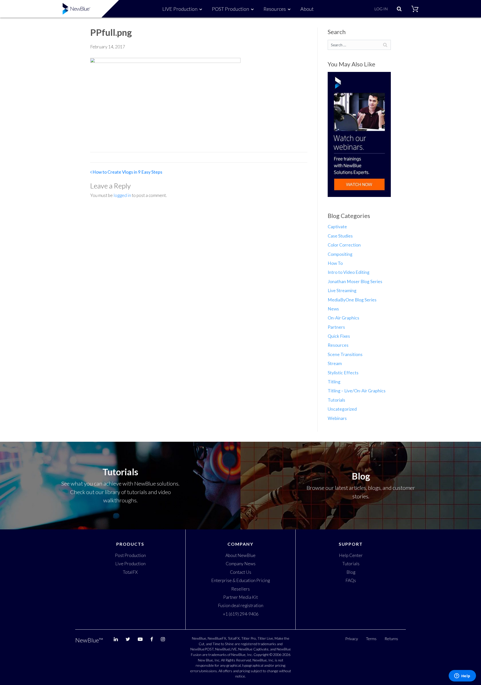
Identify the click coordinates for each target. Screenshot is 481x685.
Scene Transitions (345, 354)
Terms (371, 638)
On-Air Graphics (343, 317)
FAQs (350, 580)
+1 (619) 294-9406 (241, 614)
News (333, 308)
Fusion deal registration (240, 605)
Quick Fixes (339, 336)
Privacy (351, 638)
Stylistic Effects (343, 372)
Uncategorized (342, 409)
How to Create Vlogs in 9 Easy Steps (127, 172)
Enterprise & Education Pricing (240, 580)
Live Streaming (342, 290)
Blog (350, 572)
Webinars (337, 418)
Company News (241, 563)
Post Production (130, 555)
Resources (275, 9)
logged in (122, 195)
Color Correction (344, 245)
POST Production (230, 9)
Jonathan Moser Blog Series (355, 281)
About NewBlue (240, 555)
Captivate (337, 226)
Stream (335, 363)
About (307, 9)
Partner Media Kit (240, 597)
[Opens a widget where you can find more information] (462, 676)
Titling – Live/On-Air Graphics (357, 390)
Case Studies (340, 236)
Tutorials (336, 400)
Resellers (240, 589)
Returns (391, 638)
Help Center (351, 555)
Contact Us (240, 572)
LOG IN (381, 8)
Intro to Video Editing (349, 272)
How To (335, 263)
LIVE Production (179, 9)
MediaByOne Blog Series (352, 299)
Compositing (340, 254)
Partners (336, 327)
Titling (334, 381)
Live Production (130, 563)
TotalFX (130, 572)
